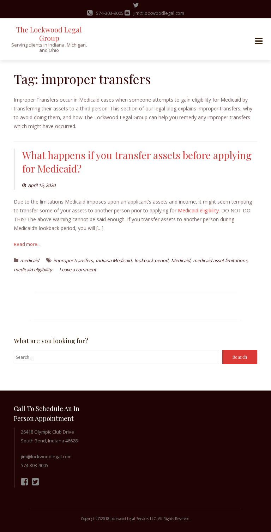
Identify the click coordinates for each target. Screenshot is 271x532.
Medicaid (180, 260)
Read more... (27, 244)
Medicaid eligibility (198, 210)
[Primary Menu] (259, 41)
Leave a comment (77, 269)
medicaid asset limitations (220, 260)
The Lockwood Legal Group (49, 34)
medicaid (29, 260)
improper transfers (73, 260)
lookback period (151, 260)
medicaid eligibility (33, 269)
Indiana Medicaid (114, 260)
